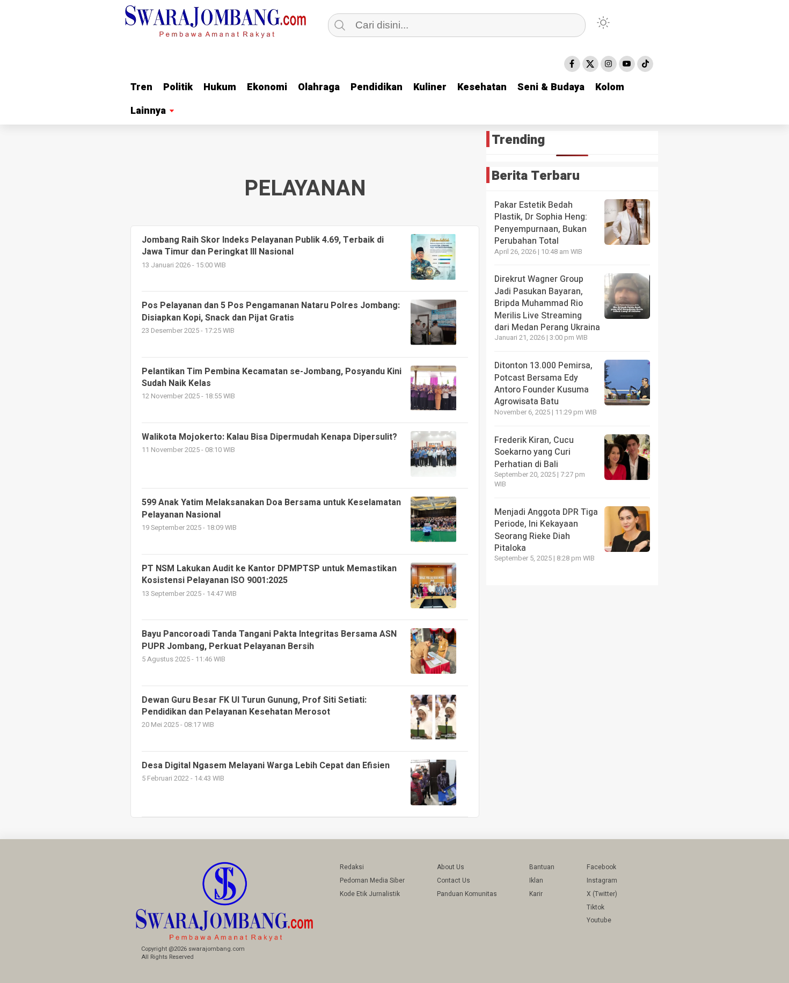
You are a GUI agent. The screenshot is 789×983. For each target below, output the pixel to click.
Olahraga (319, 87)
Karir (536, 894)
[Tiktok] (645, 64)
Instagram (602, 880)
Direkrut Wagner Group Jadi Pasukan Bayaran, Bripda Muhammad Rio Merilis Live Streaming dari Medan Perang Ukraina (547, 303)
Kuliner (430, 87)
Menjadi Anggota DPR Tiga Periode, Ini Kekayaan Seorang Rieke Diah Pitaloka (546, 530)
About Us (450, 867)
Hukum (219, 87)
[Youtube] (627, 64)
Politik (178, 87)
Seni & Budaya (551, 87)
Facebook (601, 867)
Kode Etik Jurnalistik (370, 894)
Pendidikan (376, 87)
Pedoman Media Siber (372, 880)
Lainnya (148, 111)
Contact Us (453, 880)
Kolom (609, 87)
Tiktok (595, 907)
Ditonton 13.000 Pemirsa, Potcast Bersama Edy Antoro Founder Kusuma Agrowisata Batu (543, 383)
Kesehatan (482, 87)
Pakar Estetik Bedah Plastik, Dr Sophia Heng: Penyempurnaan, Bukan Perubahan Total (540, 223)
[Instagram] (609, 64)
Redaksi (352, 867)
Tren (141, 87)
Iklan (536, 880)
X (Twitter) (602, 894)
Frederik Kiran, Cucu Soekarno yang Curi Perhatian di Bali (534, 452)
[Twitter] (590, 64)
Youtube (599, 920)
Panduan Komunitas (467, 894)
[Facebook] (572, 64)
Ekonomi (267, 87)
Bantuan (541, 867)
